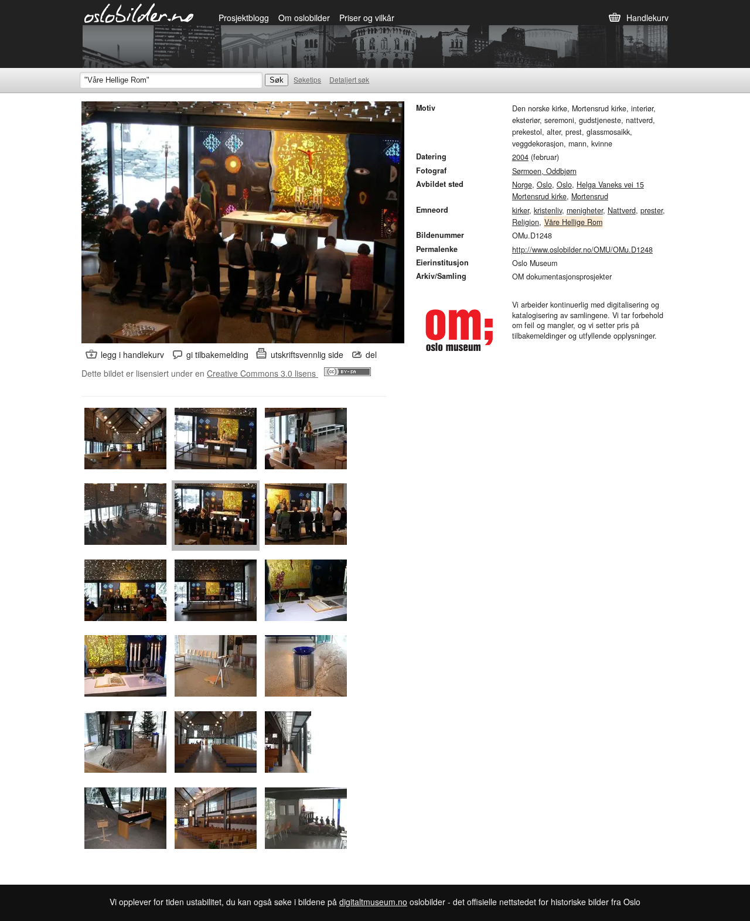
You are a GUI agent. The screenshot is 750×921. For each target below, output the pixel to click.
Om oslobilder (304, 17)
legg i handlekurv (132, 354)
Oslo (544, 184)
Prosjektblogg (244, 17)
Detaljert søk (349, 79)
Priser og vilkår (366, 17)
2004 (520, 157)
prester (651, 210)
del (371, 354)
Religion (525, 222)
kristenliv (548, 210)
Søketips (307, 79)
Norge (522, 184)
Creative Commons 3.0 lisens (262, 373)
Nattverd (622, 210)
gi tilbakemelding (217, 354)
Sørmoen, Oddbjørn (544, 171)
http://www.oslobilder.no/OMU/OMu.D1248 (582, 249)
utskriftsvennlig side (307, 354)
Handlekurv (647, 17)
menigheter (585, 210)
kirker (520, 210)
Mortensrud (589, 196)
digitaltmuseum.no (373, 902)
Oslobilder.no (139, 12)
